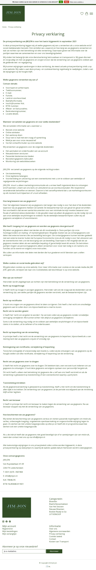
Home (4, 27)
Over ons (53, 528)
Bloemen (53, 501)
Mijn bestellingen (10, 531)
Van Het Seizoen (56, 506)
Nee (66, 2)
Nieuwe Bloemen (56, 509)
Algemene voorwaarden (59, 531)
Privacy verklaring (57, 534)
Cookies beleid (55, 536)
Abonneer (54, 551)
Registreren (7, 528)
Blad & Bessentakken (58, 504)
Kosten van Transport (59, 541)
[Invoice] (47, 566)
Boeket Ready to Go (57, 511)
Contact (52, 539)
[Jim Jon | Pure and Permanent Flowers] (13, 13)
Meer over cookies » (77, 2)
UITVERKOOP (55, 514)
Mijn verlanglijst (9, 534)
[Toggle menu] (91, 13)
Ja (61, 2)
